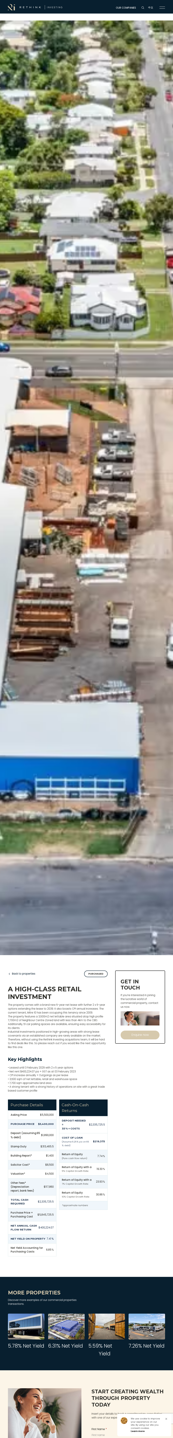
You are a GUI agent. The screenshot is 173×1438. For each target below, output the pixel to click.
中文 (150, 7)
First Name (99, 1429)
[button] (166, 1419)
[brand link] (35, 7)
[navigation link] (162, 7)
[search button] (142, 7)
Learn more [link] (138, 1431)
